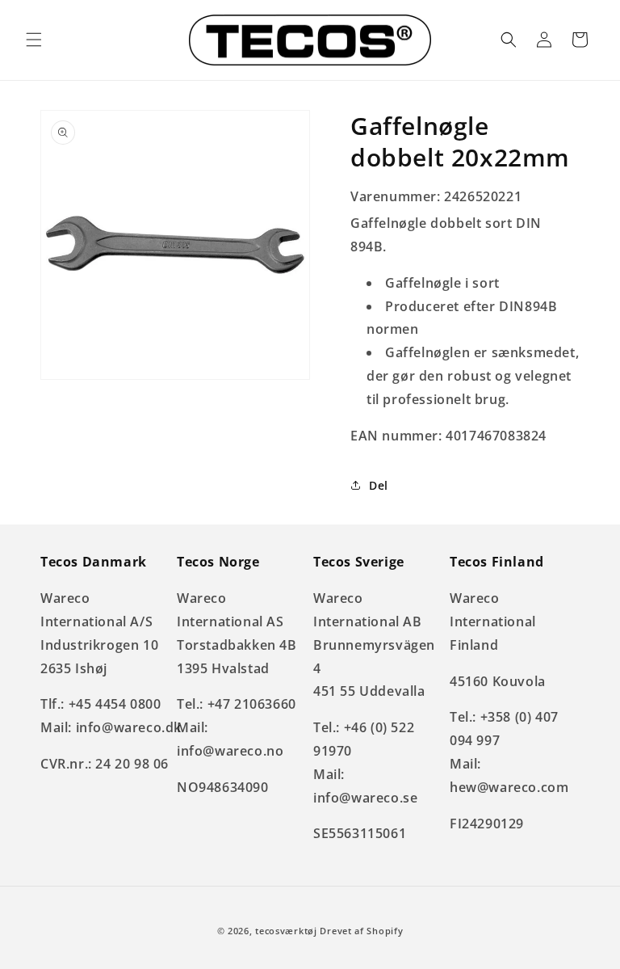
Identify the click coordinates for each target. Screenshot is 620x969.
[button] (34, 39)
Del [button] (378, 485)
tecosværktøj (285, 931)
